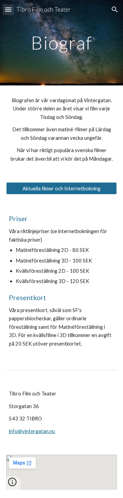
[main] (61, 42)
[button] (8, 9)
